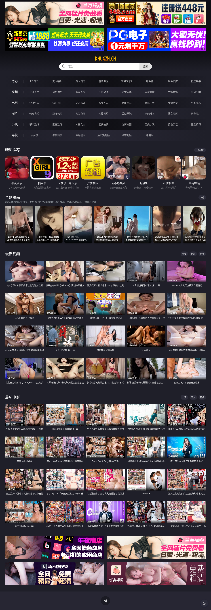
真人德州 (57, 81)
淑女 (193, 397)
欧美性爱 (103, 103)
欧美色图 (80, 113)
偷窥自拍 (34, 113)
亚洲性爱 (34, 103)
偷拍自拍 (57, 103)
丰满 (184, 397)
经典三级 (150, 103)
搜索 (145, 66)
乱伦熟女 (173, 103)
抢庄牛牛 (196, 81)
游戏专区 (103, 81)
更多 (202, 253)
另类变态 (196, 103)
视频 (15, 92)
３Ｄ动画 (103, 92)
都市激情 (34, 124)
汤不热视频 (103, 135)
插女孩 (34, 135)
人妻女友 (80, 124)
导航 (15, 135)
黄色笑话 (173, 124)
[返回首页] (204, 603)
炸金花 (149, 81)
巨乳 (193, 253)
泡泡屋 (149, 135)
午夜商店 (57, 135)
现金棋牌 (173, 81)
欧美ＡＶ (80, 92)
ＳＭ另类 (196, 92)
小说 (15, 124)
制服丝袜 (127, 103)
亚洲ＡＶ (34, 92)
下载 (202, 197)
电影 (15, 103)
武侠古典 (103, 124)
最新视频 (12, 253)
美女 (184, 253)
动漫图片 (103, 113)
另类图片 (196, 113)
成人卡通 (80, 103)
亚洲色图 (57, 113)
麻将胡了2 (126, 81)
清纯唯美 (150, 113)
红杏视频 (127, 135)
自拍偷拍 (57, 92)
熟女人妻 (127, 92)
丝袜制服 (150, 92)
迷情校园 (127, 124)
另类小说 (150, 124)
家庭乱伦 (57, 124)
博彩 (15, 81)
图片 (15, 113)
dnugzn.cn (105, 59)
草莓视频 (80, 135)
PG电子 (34, 81)
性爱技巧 (196, 124)
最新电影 (12, 397)
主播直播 (173, 92)
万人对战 (80, 81)
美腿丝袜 (127, 113)
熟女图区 (173, 113)
